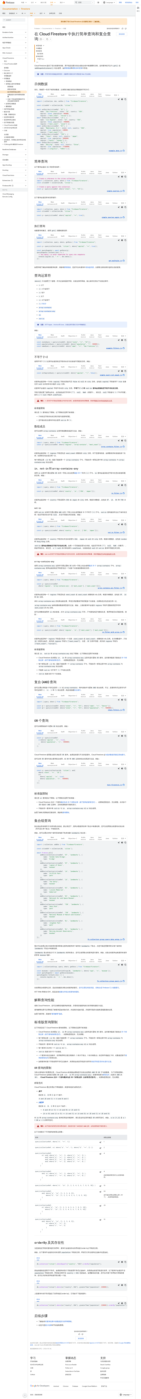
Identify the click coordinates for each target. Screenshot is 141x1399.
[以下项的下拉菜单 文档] (55, 2)
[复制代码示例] (125, 99)
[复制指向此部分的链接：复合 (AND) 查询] (58, 682)
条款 (31, 1394)
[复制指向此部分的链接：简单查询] (50, 161)
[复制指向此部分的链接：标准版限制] (47, 408)
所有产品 (104, 1386)
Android (56, 1386)
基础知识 (12, 13)
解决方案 (43, 2)
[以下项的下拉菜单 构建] (26, 2)
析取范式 (106, 1075)
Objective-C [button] (72, 95)
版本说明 (103, 1371)
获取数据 (67, 68)
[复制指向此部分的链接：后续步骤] (50, 1316)
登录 (137, 2)
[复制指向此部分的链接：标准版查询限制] (59, 1022)
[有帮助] (122, 28)
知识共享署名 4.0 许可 (62, 1343)
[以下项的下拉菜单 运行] (36, 2)
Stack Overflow (105, 1365)
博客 (120, 2)
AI (22, 13)
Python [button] (108, 95)
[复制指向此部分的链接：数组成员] (47, 426)
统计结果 (48, 1325)
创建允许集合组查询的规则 (69, 992)
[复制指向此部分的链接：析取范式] (45, 1083)
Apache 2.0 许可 (95, 1343)
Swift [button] (62, 95)
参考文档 (52, 13)
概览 (3, 13)
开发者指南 (33, 1361)
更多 (61, 2)
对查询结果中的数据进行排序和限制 (58, 1321)
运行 (32, 2)
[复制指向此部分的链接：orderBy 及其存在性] (66, 1243)
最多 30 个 (78, 473)
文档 (51, 2)
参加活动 (68, 1374)
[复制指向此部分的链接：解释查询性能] (56, 1000)
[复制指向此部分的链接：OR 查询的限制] (53, 1068)
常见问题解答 (104, 1378)
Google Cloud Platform (89, 1386)
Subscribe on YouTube (72, 1371)
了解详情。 (97, 21)
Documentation (10, 9)
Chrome (65, 1386)
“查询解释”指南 (56, 1014)
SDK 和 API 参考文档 (36, 1365)
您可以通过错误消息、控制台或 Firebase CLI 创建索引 (99, 988)
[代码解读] (118, 99)
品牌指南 (103, 1374)
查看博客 (68, 1361)
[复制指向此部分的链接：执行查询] (47, 226)
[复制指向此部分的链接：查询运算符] (53, 276)
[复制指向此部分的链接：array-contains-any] (56, 561)
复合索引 (77, 690)
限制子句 (97, 401)
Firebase (37, 28)
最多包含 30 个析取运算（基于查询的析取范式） (78, 802)
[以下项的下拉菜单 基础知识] (17, 13)
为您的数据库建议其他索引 (115, 755)
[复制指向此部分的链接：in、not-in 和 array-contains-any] (80, 469)
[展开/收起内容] (43, 45)
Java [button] (107, 172)
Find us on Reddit (70, 1365)
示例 (60, 13)
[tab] (39, 95)
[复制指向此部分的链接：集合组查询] (53, 821)
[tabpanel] (80, 126)
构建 (22, 2)
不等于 (42, 304)
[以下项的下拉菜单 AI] (25, 13)
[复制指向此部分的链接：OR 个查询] (51, 721)
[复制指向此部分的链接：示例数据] (50, 84)
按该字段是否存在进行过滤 (101, 1062)
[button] (12, 32)
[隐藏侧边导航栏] (25, 1395)
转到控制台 (128, 2)
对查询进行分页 (107, 401)
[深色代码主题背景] (122, 99)
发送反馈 (122, 34)
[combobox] (84, 2)
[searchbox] (13, 20)
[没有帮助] (125, 28)
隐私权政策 (38, 1394)
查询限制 (65, 813)
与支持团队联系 (105, 1361)
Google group (105, 1368)
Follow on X (69, 1368)
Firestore (25, 9)
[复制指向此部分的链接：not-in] (43, 508)
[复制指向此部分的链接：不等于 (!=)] (50, 357)
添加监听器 (90, 267)
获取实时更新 (77, 68)
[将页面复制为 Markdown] (47, 39)
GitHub (32, 1374)
